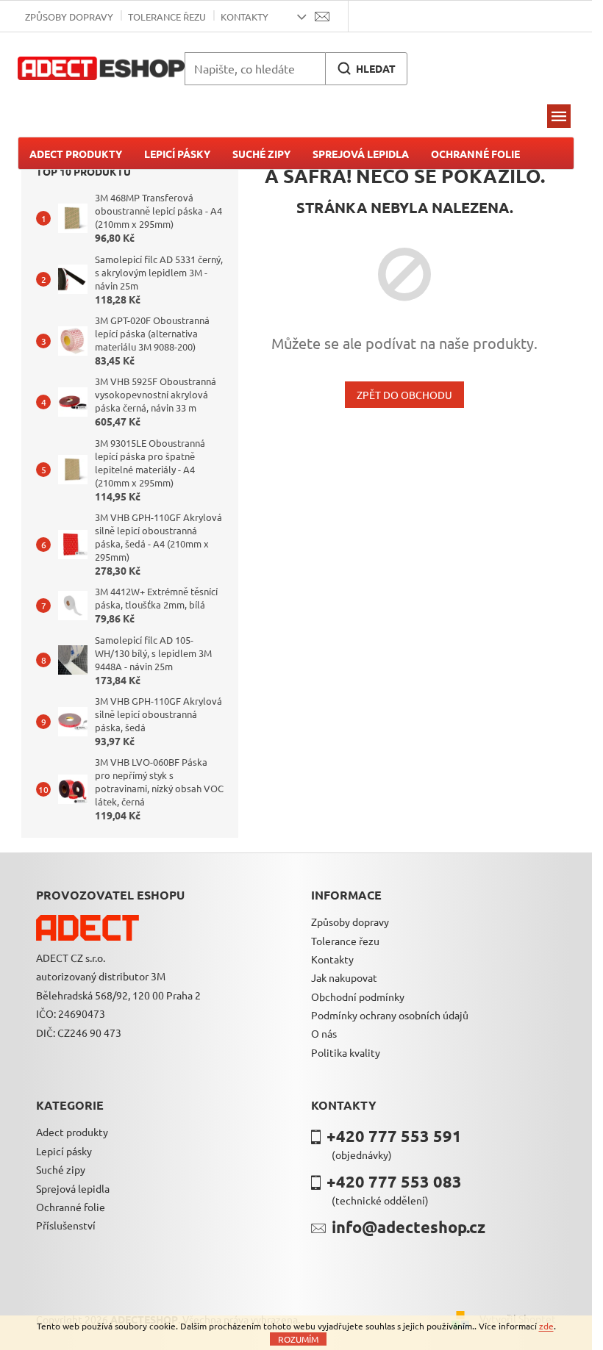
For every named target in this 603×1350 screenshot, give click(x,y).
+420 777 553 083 (394, 1181)
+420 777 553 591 (394, 1136)
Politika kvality (345, 1052)
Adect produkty (72, 1131)
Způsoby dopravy (69, 16)
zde (546, 1326)
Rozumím (298, 1339)
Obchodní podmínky (357, 996)
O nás (324, 1033)
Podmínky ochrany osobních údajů (389, 1015)
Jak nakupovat (344, 977)
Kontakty (244, 16)
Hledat (376, 68)
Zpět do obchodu (404, 394)
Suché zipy (60, 1169)
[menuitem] (75, 153)
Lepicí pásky (64, 1150)
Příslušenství (66, 1225)
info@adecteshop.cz (408, 1227)
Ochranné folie (70, 1206)
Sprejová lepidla (73, 1188)
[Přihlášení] (368, 16)
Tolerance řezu (167, 16)
